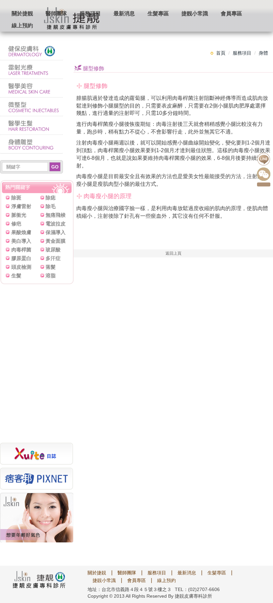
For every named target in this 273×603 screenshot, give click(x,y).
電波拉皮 (56, 223)
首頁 (220, 53)
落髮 (51, 267)
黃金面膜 (56, 241)
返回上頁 (173, 253)
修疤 (16, 223)
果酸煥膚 (21, 232)
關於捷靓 (22, 13)
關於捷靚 (97, 572)
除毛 (51, 206)
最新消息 (124, 13)
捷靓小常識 (194, 13)
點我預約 (263, 184)
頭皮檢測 (21, 267)
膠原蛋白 (21, 258)
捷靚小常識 (104, 580)
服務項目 (90, 13)
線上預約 (22, 25)
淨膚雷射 (21, 206)
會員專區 (231, 13)
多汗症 (53, 258)
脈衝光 (18, 215)
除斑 (16, 197)
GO (55, 166)
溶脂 (51, 275)
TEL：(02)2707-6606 (197, 589)
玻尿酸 (53, 249)
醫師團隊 (56, 13)
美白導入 (21, 241)
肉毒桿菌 (21, 249)
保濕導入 (56, 232)
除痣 (51, 197)
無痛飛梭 (56, 215)
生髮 (16, 275)
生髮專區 (158, 13)
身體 (263, 53)
